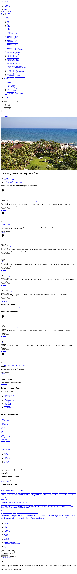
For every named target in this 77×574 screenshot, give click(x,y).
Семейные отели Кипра (13, 60)
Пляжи (6, 399)
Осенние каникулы (11, 92)
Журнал (6, 78)
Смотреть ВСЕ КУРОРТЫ (13, 33)
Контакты (6, 8)
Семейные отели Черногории (14, 66)
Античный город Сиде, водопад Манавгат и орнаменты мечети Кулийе (19, 201)
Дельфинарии (8, 404)
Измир (5, 457)
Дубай (8, 24)
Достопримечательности (11, 393)
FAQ (5, 546)
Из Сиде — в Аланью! (6, 342)
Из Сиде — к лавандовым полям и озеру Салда (13, 365)
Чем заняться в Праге (12, 44)
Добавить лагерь (8, 541)
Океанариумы (8, 407)
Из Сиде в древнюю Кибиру (8, 291)
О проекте (6, 538)
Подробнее (5, 116)
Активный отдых (9, 400)
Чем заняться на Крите (12, 43)
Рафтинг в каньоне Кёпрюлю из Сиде (10, 327)
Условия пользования (9, 542)
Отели (5, 51)
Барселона (9, 19)
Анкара (5, 453)
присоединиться (5, 481)
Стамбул (9, 32)
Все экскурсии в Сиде (6, 374)
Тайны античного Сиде (7, 247)
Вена (8, 22)
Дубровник (9, 25)
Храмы (6, 410)
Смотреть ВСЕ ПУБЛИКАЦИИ (15, 93)
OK (1, 116)
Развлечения (7, 34)
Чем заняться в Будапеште (13, 39)
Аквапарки (7, 403)
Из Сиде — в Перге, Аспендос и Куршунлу (12, 261)
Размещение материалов (10, 545)
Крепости (7, 396)
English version (7, 547)
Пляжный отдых (11, 86)
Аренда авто (7, 6)
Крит (8, 28)
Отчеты (6, 535)
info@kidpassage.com (6, 1)
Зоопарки (7, 406)
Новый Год (9, 89)
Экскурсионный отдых (12, 88)
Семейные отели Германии (14, 55)
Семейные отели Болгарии (13, 54)
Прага (8, 29)
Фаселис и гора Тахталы (7, 276)
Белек (8, 21)
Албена (8, 18)
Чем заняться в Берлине (13, 37)
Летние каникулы (11, 90)
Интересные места (9, 395)
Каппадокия (7, 458)
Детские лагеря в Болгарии (14, 70)
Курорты (6, 17)
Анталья (6, 454)
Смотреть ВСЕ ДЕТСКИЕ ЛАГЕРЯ (16, 77)
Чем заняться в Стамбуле (13, 47)
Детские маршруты (11, 79)
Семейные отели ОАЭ (12, 62)
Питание (9, 83)
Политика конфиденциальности (12, 543)
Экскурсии (6, 5)
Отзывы (6, 533)
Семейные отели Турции (13, 64)
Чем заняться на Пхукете (13, 45)
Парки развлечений (12, 81)
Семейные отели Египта (13, 58)
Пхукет (8, 30)
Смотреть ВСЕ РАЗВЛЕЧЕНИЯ (15, 49)
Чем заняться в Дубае (12, 41)
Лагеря (5, 68)
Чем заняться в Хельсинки (13, 48)
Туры (5, 3)
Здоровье (9, 82)
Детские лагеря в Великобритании (15, 71)
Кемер (8, 26)
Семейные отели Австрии (13, 52)
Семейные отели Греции (13, 56)
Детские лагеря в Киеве (13, 74)
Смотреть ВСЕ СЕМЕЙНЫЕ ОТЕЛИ (16, 67)
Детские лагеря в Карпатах (13, 75)
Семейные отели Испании (13, 59)
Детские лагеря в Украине (13, 73)
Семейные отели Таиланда (13, 63)
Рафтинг (7, 402)
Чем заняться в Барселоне (13, 36)
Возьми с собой (11, 85)
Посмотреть (4, 384)
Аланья (5, 451)
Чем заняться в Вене (12, 40)
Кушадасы (6, 461)
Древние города (8, 397)
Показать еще (4, 301)
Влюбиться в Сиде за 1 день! (8, 224)
